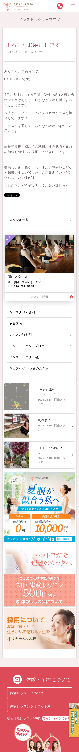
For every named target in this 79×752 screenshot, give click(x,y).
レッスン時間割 (20, 334)
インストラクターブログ (27, 346)
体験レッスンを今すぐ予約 (30, 706)
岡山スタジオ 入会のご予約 (29, 368)
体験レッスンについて (27, 693)
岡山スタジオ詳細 (22, 312)
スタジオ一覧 (19, 220)
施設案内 (15, 323)
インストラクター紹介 (25, 357)
